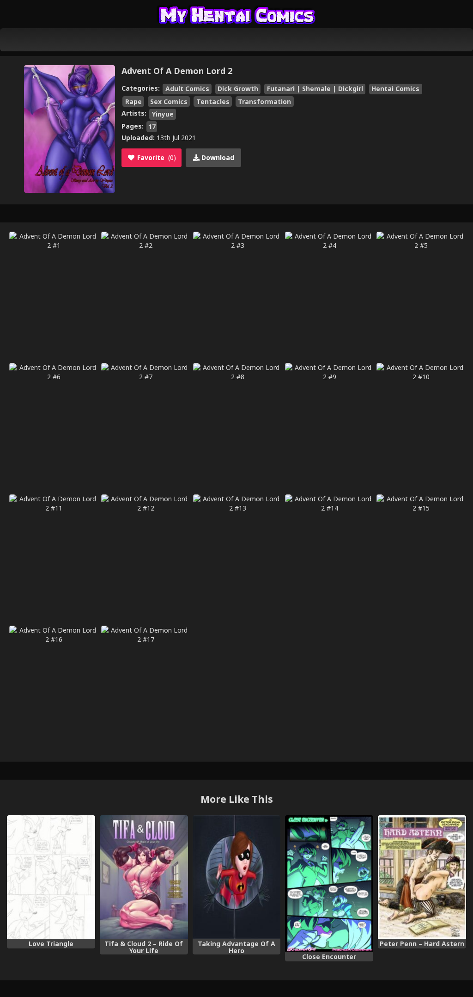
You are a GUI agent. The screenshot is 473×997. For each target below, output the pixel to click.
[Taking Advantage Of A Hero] (237, 877)
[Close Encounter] (329, 883)
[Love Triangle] (51, 877)
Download (217, 157)
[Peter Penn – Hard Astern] (422, 877)
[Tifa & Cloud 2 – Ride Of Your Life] (144, 877)
